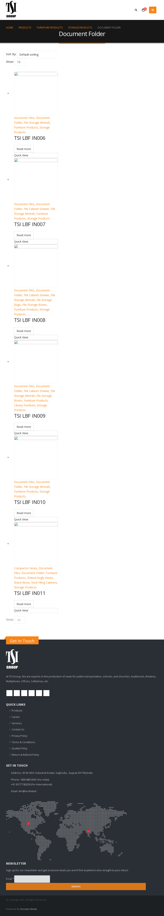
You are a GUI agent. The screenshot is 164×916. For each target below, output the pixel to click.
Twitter (17, 693)
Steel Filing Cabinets (44, 582)
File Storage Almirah (37, 122)
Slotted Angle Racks (40, 578)
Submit (76, 886)
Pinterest (24, 693)
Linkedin (46, 693)
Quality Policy (19, 748)
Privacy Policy (19, 736)
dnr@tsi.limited (27, 791)
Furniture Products (26, 127)
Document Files (24, 118)
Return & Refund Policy (25, 754)
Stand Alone (22, 582)
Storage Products (38, 218)
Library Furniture (24, 405)
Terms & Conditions (23, 742)
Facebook (9, 693)
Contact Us (18, 729)
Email (10, 879)
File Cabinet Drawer (36, 209)
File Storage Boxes (34, 305)
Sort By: (11, 54)
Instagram (39, 693)
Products (17, 710)
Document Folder (32, 573)
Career (16, 717)
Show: (10, 62)
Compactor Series (25, 568)
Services (17, 723)
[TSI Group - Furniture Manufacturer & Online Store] (16, 11)
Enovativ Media (28, 908)
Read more (24, 149)
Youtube (32, 693)
